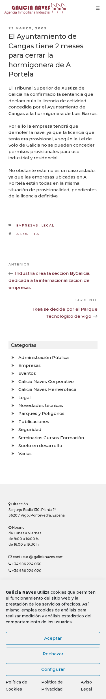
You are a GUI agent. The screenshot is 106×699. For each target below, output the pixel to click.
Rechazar (53, 653)
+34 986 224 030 (26, 564)
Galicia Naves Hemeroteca (47, 389)
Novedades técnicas (40, 405)
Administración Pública (43, 357)
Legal (48, 225)
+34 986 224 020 (26, 571)
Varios (25, 453)
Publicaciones (33, 421)
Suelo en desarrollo (40, 445)
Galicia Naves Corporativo (46, 381)
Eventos (27, 373)
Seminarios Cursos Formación (51, 437)
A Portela (28, 234)
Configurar (53, 669)
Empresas (27, 225)
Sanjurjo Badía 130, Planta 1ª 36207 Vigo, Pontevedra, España (36, 509)
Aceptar (53, 638)
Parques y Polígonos (41, 413)
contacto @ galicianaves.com (38, 557)
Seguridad (30, 429)
